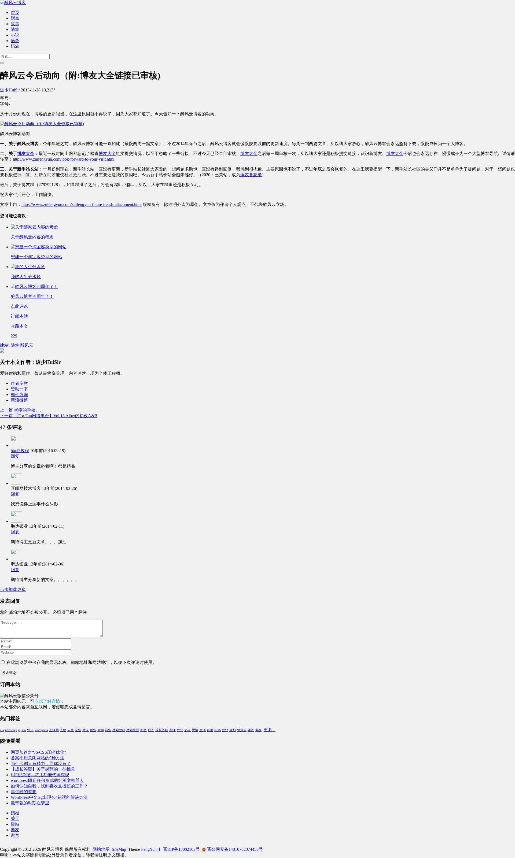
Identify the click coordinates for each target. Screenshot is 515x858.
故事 (15, 23)
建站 (4, 345)
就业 (108, 730)
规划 (232, 730)
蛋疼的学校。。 (22, 410)
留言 (15, 835)
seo (23, 730)
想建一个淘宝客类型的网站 (36, 256)
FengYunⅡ (151, 849)
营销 (225, 730)
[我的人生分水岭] (28, 266)
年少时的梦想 (23, 791)
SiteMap (119, 849)
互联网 (54, 730)
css (2, 730)
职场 (217, 730)
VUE (30, 730)
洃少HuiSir (10, 90)
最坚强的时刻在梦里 (30, 803)
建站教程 (118, 730)
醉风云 (26, 345)
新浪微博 (19, 400)
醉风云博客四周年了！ (32, 296)
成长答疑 (161, 730)
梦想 (180, 730)
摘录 (15, 40)
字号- (5, 104)
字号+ (5, 98)
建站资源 (132, 730)
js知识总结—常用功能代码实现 (40, 774)
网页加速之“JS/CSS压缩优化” (38, 752)
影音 (143, 730)
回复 (15, 456)
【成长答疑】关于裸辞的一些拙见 (43, 769)
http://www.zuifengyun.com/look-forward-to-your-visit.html (63, 159)
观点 (15, 18)
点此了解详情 (47, 701)
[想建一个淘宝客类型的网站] (39, 247)
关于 (15, 818)
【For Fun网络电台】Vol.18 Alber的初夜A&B (48, 415)
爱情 (195, 730)
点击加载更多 (13, 589)
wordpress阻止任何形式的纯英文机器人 (47, 780)
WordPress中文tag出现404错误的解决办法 (49, 797)
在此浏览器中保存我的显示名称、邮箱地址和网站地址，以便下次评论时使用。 (81, 662)
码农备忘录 (251, 174)
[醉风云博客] (13, 2)
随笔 (15, 29)
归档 (15, 813)
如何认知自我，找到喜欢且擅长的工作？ (49, 786)
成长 (151, 730)
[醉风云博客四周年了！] (34, 286)
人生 (70, 730)
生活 (202, 730)
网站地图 (101, 849)
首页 (15, 12)
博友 (15, 829)
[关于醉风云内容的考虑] (34, 227)
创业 (93, 730)
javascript (11, 730)
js (19, 730)
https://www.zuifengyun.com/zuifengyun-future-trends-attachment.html (81, 204)
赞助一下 (19, 389)
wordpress (41, 730)
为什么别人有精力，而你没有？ (41, 763)
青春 (258, 730)
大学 (100, 730)
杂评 (172, 730)
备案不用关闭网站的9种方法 (37, 758)
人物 (63, 730)
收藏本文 (19, 326)
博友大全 (25, 153)
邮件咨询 (19, 394)
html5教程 (20, 450)
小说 (15, 35)
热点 (187, 730)
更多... (269, 729)
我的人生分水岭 (26, 276)
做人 (85, 730)
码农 (15, 46)
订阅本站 (19, 316)
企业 (78, 730)
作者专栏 (19, 383)
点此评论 (19, 306)
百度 (210, 730)
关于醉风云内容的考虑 (32, 237)
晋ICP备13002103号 (181, 849)
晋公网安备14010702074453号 (235, 849)
